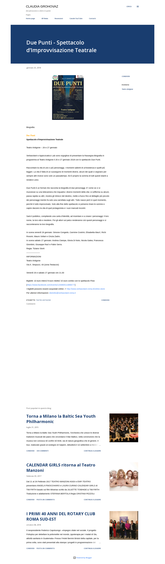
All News (45, 18)
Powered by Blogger (84, 558)
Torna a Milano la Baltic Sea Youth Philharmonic (61, 418)
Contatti (92, 18)
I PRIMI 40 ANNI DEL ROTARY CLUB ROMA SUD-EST (60, 516)
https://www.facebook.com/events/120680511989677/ (51, 285)
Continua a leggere (92, 451)
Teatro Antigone (127, 89)
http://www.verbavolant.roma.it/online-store (86, 289)
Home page (30, 18)
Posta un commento (46, 500)
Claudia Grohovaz (42, 6)
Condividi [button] (126, 76)
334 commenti (43, 451)
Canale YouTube (76, 18)
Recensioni (59, 18)
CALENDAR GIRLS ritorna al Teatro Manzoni (60, 467)
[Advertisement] (64, 379)
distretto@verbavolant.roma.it (62, 293)
